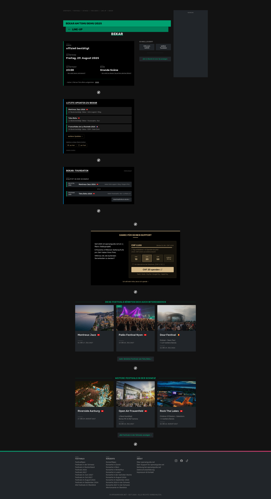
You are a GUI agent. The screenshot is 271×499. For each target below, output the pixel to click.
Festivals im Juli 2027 (84, 477)
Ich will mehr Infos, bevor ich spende (135, 282)
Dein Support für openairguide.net (150, 465)
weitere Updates (74, 136)
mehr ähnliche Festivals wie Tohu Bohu (135, 359)
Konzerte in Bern (112, 467)
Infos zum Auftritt (147, 47)
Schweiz (85, 11)
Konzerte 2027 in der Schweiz (118, 485)
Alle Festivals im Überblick (85, 485)
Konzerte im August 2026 (116, 477)
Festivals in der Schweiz (84, 465)
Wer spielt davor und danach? (76, 73)
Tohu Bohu (94, 11)
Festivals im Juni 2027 (84, 475)
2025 (97, 82)
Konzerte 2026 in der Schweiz (118, 482)
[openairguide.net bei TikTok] (187, 460)
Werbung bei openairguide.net (149, 467)
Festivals (76, 11)
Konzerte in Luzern (113, 472)
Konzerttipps (111, 462)
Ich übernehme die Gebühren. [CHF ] (149, 264)
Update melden (70, 150)
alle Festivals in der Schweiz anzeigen (134, 435)
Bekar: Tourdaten (77, 170)
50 (158, 258)
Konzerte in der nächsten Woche (119, 475)
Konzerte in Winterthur (115, 470)
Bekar (111, 11)
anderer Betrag (169, 258)
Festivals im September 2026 (86, 482)
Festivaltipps (80, 462)
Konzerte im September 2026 (117, 480)
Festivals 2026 (81, 470)
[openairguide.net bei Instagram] (176, 460)
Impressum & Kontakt (145, 472)
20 (147, 258)
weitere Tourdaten (163, 47)
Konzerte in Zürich (113, 465)
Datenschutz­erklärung (146, 470)
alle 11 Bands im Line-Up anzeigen (155, 59)
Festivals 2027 (81, 472)
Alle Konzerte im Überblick (116, 488)
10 (136, 258)
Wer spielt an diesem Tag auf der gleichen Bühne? (116, 73)
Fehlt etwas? (128, 170)
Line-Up (103, 11)
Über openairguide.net (146, 462)
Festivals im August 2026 (85, 480)
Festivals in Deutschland (85, 467)
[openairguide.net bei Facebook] (181, 460)
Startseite (67, 11)
